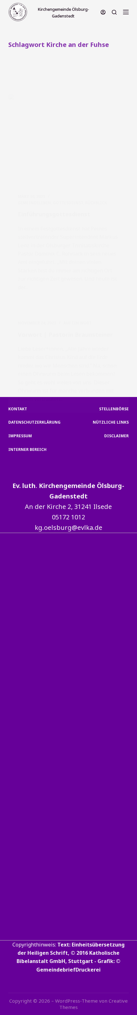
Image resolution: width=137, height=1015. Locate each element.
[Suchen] (114, 12)
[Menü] (126, 12)
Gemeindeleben (34, 202)
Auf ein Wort (77, 323)
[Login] (103, 12)
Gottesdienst (68, 202)
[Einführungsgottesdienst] (68, 139)
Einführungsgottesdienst (54, 214)
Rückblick (96, 202)
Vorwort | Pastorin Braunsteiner (65, 334)
